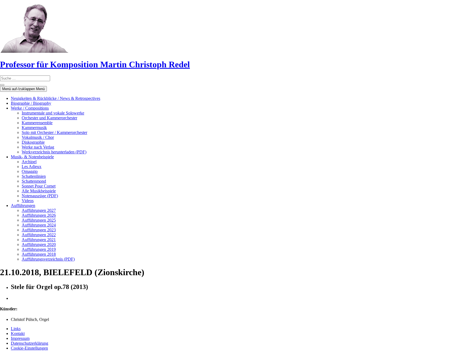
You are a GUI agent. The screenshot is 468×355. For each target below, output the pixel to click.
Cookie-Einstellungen (29, 348)
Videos (28, 200)
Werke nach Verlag (38, 147)
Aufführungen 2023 (39, 230)
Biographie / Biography (31, 103)
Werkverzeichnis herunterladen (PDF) (54, 152)
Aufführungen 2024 (39, 225)
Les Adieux (31, 166)
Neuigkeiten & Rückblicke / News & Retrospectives (55, 98)
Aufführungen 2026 (39, 215)
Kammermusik (34, 127)
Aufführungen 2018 (39, 254)
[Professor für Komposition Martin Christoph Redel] (34, 51)
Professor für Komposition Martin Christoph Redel (95, 64)
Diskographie (33, 142)
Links (16, 328)
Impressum (20, 338)
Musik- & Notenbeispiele (32, 157)
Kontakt (18, 333)
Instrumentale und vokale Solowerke (53, 113)
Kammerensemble (37, 122)
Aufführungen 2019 (39, 249)
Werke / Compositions (30, 108)
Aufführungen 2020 (39, 244)
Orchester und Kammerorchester (49, 118)
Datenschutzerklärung (29, 343)
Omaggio (30, 171)
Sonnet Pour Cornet (39, 186)
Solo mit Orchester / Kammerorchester (54, 132)
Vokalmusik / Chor (38, 137)
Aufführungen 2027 (39, 210)
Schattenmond (34, 181)
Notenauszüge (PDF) (40, 195)
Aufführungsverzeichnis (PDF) (48, 259)
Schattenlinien (34, 176)
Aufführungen (23, 205)
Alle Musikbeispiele (39, 191)
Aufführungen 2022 (39, 234)
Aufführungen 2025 (39, 220)
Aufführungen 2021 (39, 239)
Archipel (29, 161)
